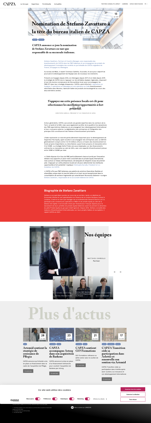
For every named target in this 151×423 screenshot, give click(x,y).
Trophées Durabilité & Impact (110, 4)
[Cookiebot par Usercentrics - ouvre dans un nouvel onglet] (14, 400)
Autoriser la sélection (132, 394)
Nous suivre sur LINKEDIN (82, 407)
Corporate (35, 39)
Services (58, 344)
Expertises (35, 4)
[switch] (54, 399)
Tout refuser (133, 399)
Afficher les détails (99, 399)
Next (120, 272)
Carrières (125, 4)
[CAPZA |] (9, 3)
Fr (145, 4)
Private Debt (52, 344)
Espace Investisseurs (136, 4)
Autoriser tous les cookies (133, 389)
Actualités (58, 4)
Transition (118, 344)
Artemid (104, 344)
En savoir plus (28, 371)
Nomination (41, 39)
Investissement (111, 344)
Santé (25, 344)
